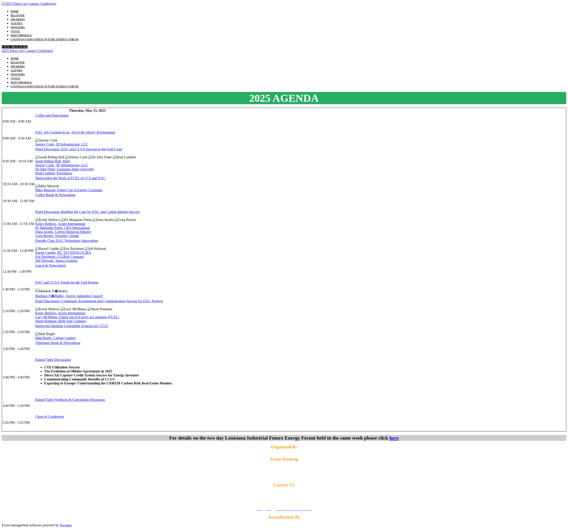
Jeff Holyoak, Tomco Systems (56, 261)
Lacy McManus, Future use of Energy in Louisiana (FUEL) (77, 317)
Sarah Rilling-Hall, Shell (52, 161)
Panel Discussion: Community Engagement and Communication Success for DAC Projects (99, 301)
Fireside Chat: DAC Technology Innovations (66, 241)
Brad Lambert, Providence (53, 173)
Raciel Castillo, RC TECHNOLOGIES (63, 253)
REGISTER (18, 15)
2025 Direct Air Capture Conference (27, 51)
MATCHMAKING (21, 35)
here (394, 438)
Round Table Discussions (53, 360)
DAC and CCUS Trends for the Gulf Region (66, 282)
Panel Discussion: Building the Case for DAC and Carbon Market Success (87, 212)
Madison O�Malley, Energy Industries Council (69, 296)
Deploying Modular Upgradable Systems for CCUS (71, 326)
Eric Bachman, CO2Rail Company (59, 257)
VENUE (15, 31)
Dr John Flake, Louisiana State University (64, 169)
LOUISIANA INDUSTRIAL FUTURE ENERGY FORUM (44, 39)
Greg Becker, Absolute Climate (57, 236)
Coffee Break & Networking (55, 195)
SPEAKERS (18, 19)
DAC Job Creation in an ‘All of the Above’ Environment (75, 132)
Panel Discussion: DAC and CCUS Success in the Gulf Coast (78, 149)
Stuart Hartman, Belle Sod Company (61, 321)
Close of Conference (49, 416)
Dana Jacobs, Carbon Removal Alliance (63, 232)
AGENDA (16, 23)
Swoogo (66, 525)
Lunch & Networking (50, 265)
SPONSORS (18, 27)
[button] (15, 47)
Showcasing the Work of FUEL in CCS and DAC (70, 178)
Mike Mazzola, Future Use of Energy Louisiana (68, 190)
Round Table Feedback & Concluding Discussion (70, 400)
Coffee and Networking (52, 115)
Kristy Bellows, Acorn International (60, 224)
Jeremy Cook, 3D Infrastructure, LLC (61, 144)
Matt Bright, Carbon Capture (55, 338)
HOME (15, 11)
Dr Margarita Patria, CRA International (62, 228)
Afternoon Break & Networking (57, 343)
